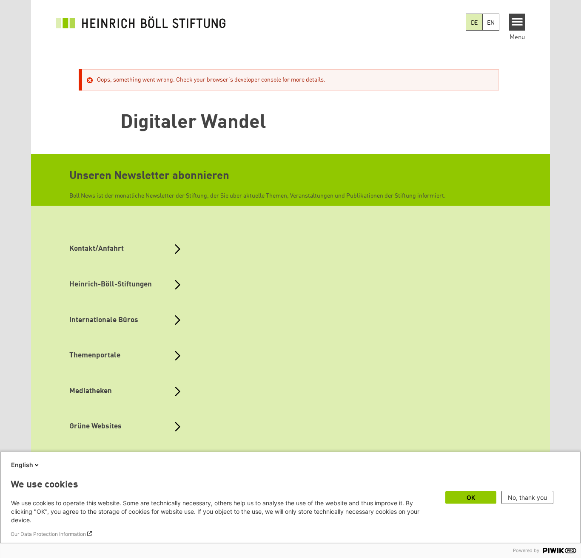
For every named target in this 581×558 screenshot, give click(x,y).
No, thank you (527, 497)
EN (491, 23)
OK (471, 497)
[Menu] (517, 22)
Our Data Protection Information (48, 534)
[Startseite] (141, 22)
